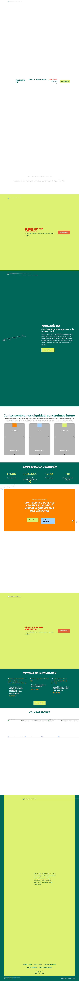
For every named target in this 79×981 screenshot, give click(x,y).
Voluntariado (48, 967)
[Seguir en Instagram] (39, 972)
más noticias (39, 703)
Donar (41, 967)
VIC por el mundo (32, 967)
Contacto (54, 81)
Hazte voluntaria (46, 520)
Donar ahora (65, 81)
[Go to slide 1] (14, 454)
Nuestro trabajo (41, 79)
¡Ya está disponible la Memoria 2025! (38, 685)
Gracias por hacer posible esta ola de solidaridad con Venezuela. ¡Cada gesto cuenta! (16, 690)
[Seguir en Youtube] (43, 972)
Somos (31, 79)
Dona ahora (32, 520)
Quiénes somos (27, 964)
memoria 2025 (48, 350)
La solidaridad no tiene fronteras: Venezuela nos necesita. (61, 688)
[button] (5, 437)
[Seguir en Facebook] (36, 972)
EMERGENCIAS (53, 79)
